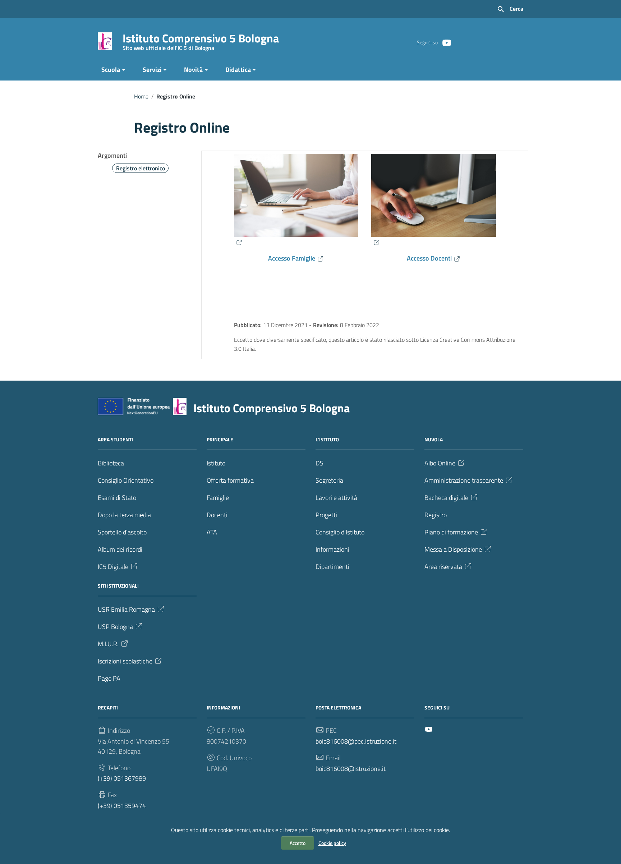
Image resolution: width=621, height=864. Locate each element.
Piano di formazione (451, 532)
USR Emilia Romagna (126, 609)
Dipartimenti (332, 566)
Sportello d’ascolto (122, 532)
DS (319, 463)
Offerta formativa (230, 480)
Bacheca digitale (446, 497)
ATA (212, 532)
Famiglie (218, 497)
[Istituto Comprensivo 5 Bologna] (105, 41)
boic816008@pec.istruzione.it (356, 741)
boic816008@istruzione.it (351, 768)
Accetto (297, 843)
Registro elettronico (140, 168)
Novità (193, 69)
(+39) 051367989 (122, 778)
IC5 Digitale (113, 566)
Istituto (216, 463)
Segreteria (329, 480)
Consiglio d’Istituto (340, 532)
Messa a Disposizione (453, 549)
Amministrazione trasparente (463, 480)
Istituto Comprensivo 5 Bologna (201, 39)
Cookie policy (332, 843)
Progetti (326, 515)
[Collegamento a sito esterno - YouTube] (446, 42)
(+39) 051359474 (122, 805)
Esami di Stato (117, 497)
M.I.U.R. (108, 644)
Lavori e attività (336, 497)
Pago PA (109, 678)
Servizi (152, 69)
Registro (435, 515)
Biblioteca (111, 463)
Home (141, 96)
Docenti (217, 515)
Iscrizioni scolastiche (125, 661)
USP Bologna (115, 626)
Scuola (110, 69)
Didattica (238, 69)
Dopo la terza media (124, 515)
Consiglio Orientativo (125, 480)
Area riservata (443, 566)
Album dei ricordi (120, 549)
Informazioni (332, 549)
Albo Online (439, 463)
